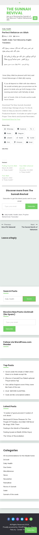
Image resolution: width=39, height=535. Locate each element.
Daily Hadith (6, 29)
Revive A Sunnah (9, 487)
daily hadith (9, 215)
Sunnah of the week (10, 494)
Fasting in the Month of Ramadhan (16, 428)
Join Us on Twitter (13, 519)
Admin (17, 36)
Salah (5, 490)
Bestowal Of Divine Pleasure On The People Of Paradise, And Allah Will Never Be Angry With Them (18, 421)
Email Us (31, 519)
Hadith (15, 215)
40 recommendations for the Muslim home (19, 456)
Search (29, 299)
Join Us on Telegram (22, 519)
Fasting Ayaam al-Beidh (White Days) (17, 432)
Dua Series (7, 467)
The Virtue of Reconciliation (13, 436)
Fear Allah (5, 176)
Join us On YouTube (26, 519)
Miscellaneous (8, 471)
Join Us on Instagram (17, 519)
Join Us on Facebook (8, 519)
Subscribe (31, 206)
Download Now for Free (11, 119)
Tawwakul (14, 217)
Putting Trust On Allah (9, 166)
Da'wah (6, 459)
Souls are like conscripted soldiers (17, 395)
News (5, 475)
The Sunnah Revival (19, 11)
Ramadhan (7, 483)
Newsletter (7, 479)
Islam (20, 215)
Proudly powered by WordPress (15, 527)
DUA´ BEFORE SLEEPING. (15, 391)
